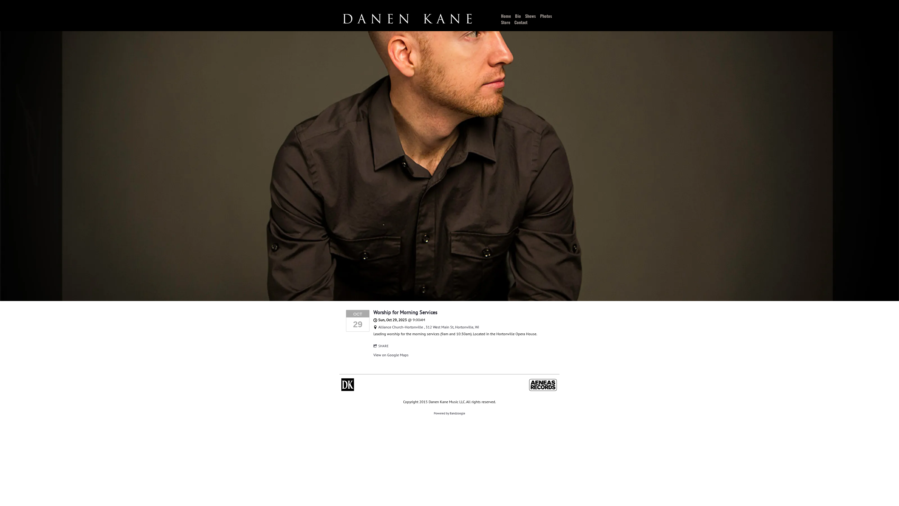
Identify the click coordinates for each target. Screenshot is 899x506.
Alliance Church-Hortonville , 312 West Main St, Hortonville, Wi (428, 327)
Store (505, 22)
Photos (546, 16)
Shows (530, 16)
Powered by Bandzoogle (449, 413)
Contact (520, 22)
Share (383, 346)
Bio (518, 16)
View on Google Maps (391, 355)
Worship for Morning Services (405, 312)
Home (506, 16)
